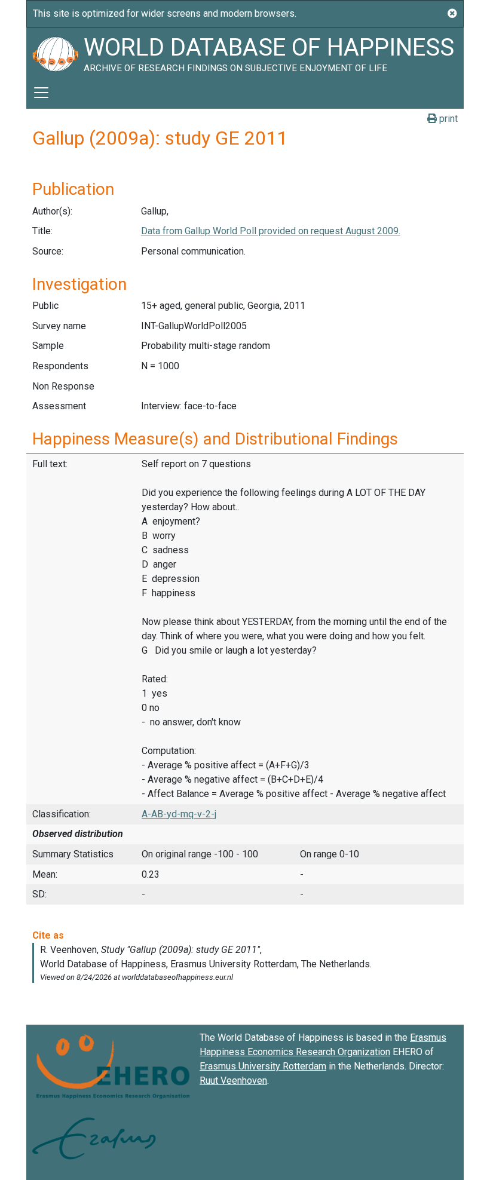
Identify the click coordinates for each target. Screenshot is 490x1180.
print (447, 118)
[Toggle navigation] (41, 92)
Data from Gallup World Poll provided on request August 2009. (270, 231)
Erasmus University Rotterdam (263, 1066)
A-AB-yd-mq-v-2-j (179, 814)
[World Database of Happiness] (55, 51)
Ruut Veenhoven (233, 1080)
